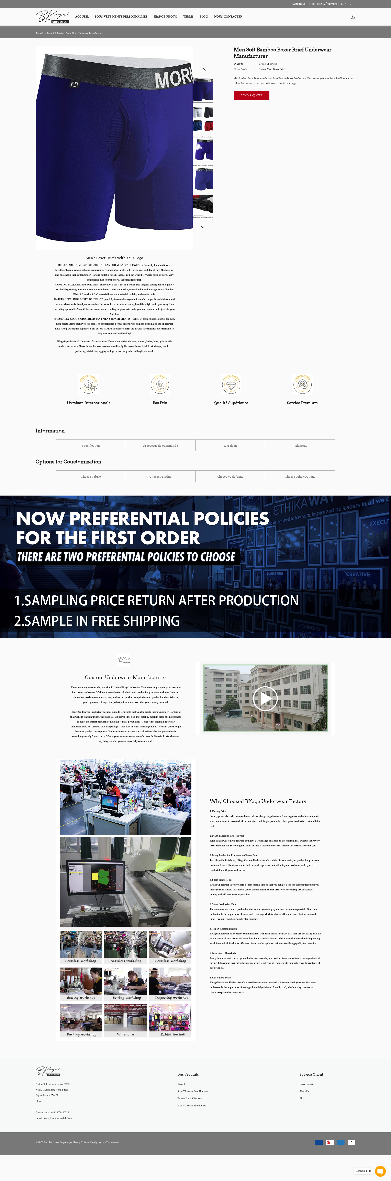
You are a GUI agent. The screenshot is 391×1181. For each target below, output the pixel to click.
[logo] (52, 16)
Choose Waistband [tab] (230, 476)
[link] (353, 17)
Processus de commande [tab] (160, 445)
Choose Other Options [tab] (300, 476)
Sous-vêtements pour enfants (191, 1105)
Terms (188, 17)
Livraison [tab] (230, 445)
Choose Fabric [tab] (91, 476)
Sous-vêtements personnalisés (121, 17)
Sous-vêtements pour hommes (192, 1091)
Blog (204, 17)
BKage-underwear (268, 63)
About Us (304, 1091)
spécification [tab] (91, 445)
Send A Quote (251, 95)
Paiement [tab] (300, 445)
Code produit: (242, 69)
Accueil (82, 17)
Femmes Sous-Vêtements (189, 1098)
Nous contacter (228, 17)
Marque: (239, 63)
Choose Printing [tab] (160, 476)
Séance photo (165, 17)
